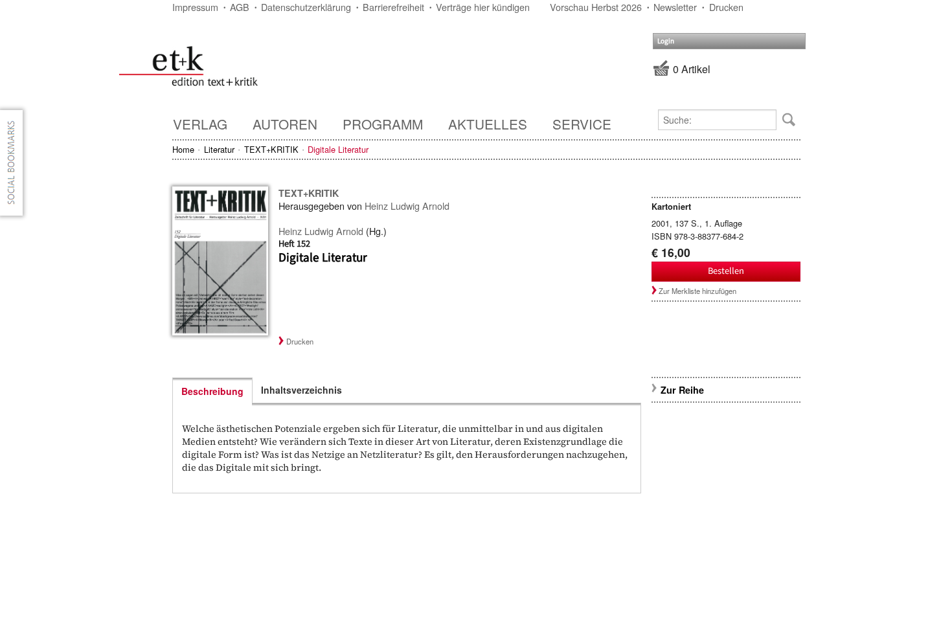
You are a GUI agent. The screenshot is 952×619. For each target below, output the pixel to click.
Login (665, 41)
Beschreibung (212, 391)
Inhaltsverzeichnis (301, 389)
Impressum (195, 7)
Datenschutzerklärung (306, 7)
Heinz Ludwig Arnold (407, 205)
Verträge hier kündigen (483, 7)
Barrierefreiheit (393, 7)
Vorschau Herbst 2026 (596, 7)
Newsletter (675, 7)
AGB (239, 7)
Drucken (726, 7)
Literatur (219, 149)
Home (183, 149)
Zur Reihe (682, 389)
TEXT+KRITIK (271, 149)
